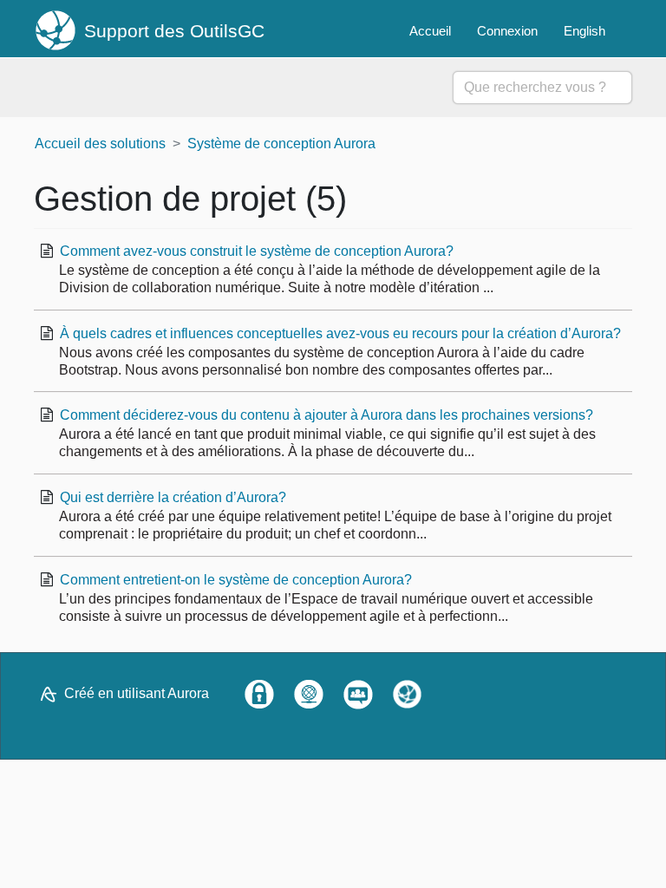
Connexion (507, 30)
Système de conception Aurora (281, 143)
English (584, 30)
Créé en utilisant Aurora (136, 693)
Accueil (430, 30)
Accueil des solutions (100, 143)
